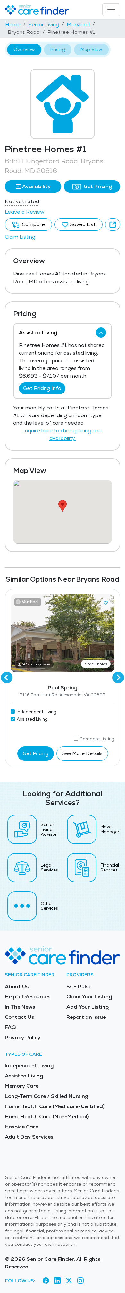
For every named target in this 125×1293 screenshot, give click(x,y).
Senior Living (43, 24)
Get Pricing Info (42, 388)
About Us (17, 986)
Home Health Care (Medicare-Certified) (54, 1106)
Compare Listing (96, 739)
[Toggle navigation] (111, 9)
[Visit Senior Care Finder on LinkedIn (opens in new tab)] (57, 1280)
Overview (24, 49)
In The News (20, 1006)
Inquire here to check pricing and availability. (62, 434)
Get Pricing (97, 186)
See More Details (82, 753)
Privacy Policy (22, 1037)
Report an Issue (86, 1017)
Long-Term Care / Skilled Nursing (46, 1096)
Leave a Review (24, 212)
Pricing (57, 49)
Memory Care (21, 1086)
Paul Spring (62, 687)
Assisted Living (24, 1075)
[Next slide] (118, 677)
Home (13, 24)
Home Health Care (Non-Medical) (47, 1116)
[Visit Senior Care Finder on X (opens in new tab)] (69, 1280)
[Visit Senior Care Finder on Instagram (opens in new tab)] (80, 1280)
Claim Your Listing (89, 996)
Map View (91, 49)
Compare (33, 224)
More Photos (95, 663)
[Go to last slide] (7, 677)
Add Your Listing (87, 1006)
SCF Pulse (78, 986)
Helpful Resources (27, 996)
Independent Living (29, 1065)
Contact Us (19, 1017)
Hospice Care (21, 1126)
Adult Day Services (29, 1137)
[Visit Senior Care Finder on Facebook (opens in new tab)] (46, 1280)
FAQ (10, 1027)
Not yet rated (22, 201)
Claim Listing (20, 236)
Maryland (78, 24)
